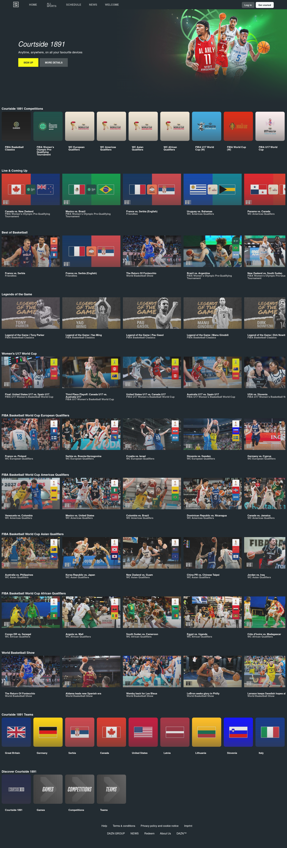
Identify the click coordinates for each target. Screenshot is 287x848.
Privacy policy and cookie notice (160, 826)
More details (53, 62)
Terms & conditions (124, 826)
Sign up (28, 62)
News (93, 4)
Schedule (73, 4)
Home (33, 4)
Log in (248, 5)
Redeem (149, 833)
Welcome (112, 4)
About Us (165, 833)
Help (104, 826)
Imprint (188, 826)
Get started (264, 5)
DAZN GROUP (116, 833)
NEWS (135, 833)
